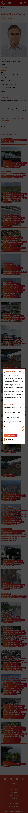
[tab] (13, 404)
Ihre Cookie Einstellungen (12, 371)
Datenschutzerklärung (13, 388)
